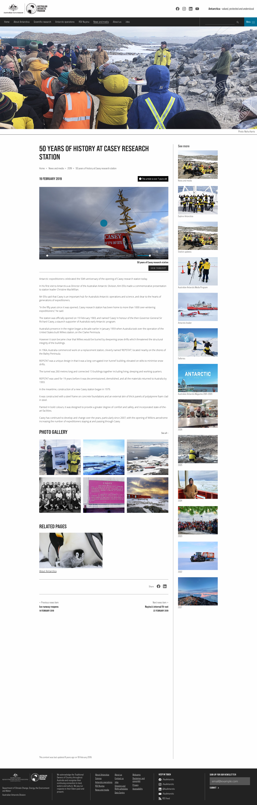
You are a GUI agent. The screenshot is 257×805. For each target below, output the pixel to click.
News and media (101, 21)
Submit (213, 787)
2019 (70, 168)
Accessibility (138, 788)
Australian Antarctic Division (14, 794)
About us (117, 21)
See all (164, 432)
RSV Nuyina (84, 21)
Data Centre (120, 792)
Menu (248, 21)
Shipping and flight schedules (121, 787)
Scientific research (42, 21)
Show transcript (158, 268)
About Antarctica (22, 21)
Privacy (135, 784)
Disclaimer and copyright (139, 780)
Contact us (119, 778)
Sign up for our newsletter (223, 774)
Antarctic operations (65, 21)
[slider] (85, 255)
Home (6, 21)
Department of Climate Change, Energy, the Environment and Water (25, 789)
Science (98, 778)
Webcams (137, 774)
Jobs (128, 21)
